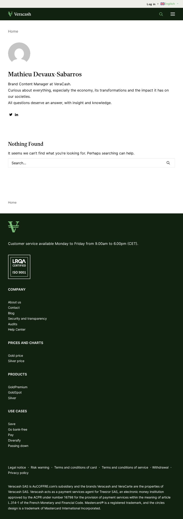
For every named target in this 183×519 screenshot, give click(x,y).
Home (13, 31)
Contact (14, 307)
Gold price (15, 355)
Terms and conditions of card (75, 467)
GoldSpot (15, 392)
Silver (12, 398)
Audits (12, 324)
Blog (11, 313)
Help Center (16, 329)
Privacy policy (18, 473)
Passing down (18, 446)
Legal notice (17, 467)
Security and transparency (27, 318)
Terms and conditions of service (125, 467)
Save (11, 424)
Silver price (16, 361)
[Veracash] (19, 14)
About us (14, 302)
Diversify (14, 440)
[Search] (159, 14)
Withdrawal (160, 467)
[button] (172, 14)
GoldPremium (17, 387)
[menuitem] (152, 4)
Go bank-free (17, 429)
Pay (11, 435)
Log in (151, 4)
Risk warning (40, 467)
